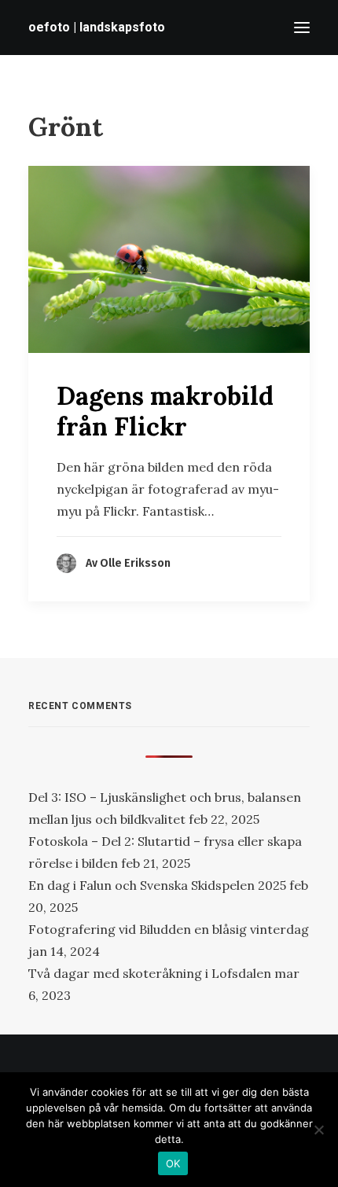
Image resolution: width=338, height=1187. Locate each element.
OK (173, 1163)
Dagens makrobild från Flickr (165, 411)
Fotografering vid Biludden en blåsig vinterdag (168, 929)
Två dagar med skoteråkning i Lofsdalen (149, 973)
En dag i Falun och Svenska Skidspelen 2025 (157, 885)
